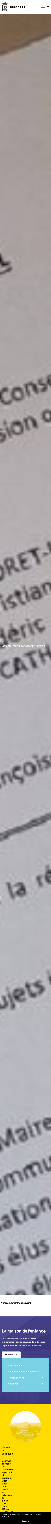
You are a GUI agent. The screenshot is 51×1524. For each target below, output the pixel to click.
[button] (11, 1354)
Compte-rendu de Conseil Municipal (23, 645)
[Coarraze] (14, 7)
